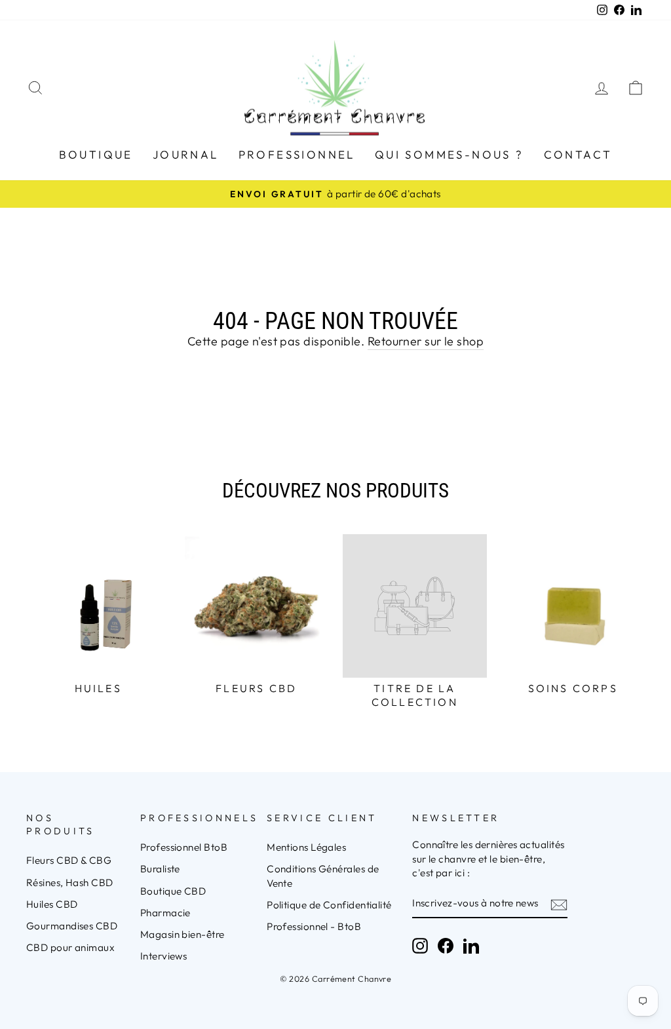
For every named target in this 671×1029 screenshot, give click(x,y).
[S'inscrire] (558, 904)
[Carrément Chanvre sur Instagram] (420, 946)
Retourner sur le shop (426, 341)
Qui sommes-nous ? (449, 154)
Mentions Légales (306, 847)
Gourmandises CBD (71, 926)
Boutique (96, 154)
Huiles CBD (52, 904)
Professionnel (297, 154)
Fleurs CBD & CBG (68, 860)
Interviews (163, 956)
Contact (578, 154)
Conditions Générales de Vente (323, 876)
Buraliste (160, 869)
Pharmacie (165, 912)
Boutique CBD (173, 891)
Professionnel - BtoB (314, 926)
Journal (186, 154)
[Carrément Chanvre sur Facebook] (445, 946)
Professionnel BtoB (183, 847)
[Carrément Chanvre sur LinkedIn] (471, 946)
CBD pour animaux (70, 947)
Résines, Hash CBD (69, 882)
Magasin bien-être (182, 934)
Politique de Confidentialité (329, 905)
